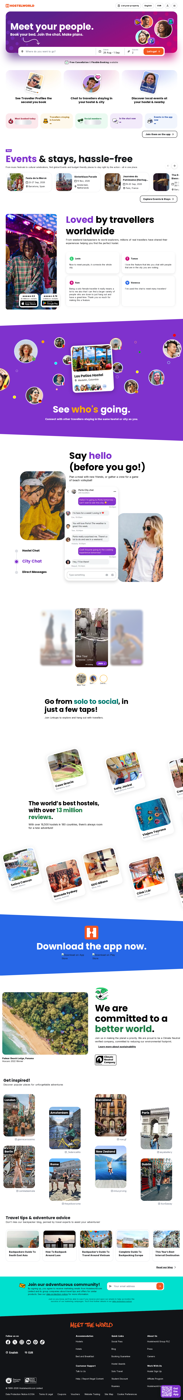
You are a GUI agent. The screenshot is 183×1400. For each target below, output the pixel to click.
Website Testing (92, 1394)
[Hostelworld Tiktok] (42, 1342)
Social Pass (117, 1341)
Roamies (116, 1386)
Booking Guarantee (121, 1356)
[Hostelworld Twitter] (15, 1342)
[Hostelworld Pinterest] (35, 1342)
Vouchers (75, 1394)
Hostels (79, 1341)
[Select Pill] (167, 6)
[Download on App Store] (28, 303)
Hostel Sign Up (154, 1371)
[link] (67, 770)
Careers (151, 1356)
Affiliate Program (155, 1379)
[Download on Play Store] (50, 303)
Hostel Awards (118, 1364)
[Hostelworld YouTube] (28, 1342)
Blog (114, 1349)
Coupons (61, 1394)
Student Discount (120, 1379)
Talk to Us (81, 1371)
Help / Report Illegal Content (90, 1379)
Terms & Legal (46, 1394)
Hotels (79, 1349)
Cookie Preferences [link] (127, 1394)
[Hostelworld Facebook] (8, 1342)
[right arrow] (174, 166)
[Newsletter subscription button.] (159, 1286)
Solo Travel (117, 1371)
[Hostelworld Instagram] (21, 1342)
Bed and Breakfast (85, 1356)
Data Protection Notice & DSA (20, 1394)
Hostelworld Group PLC (158, 1341)
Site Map (109, 1394)
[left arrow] (168, 166)
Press (150, 1349)
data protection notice (57, 1294)
